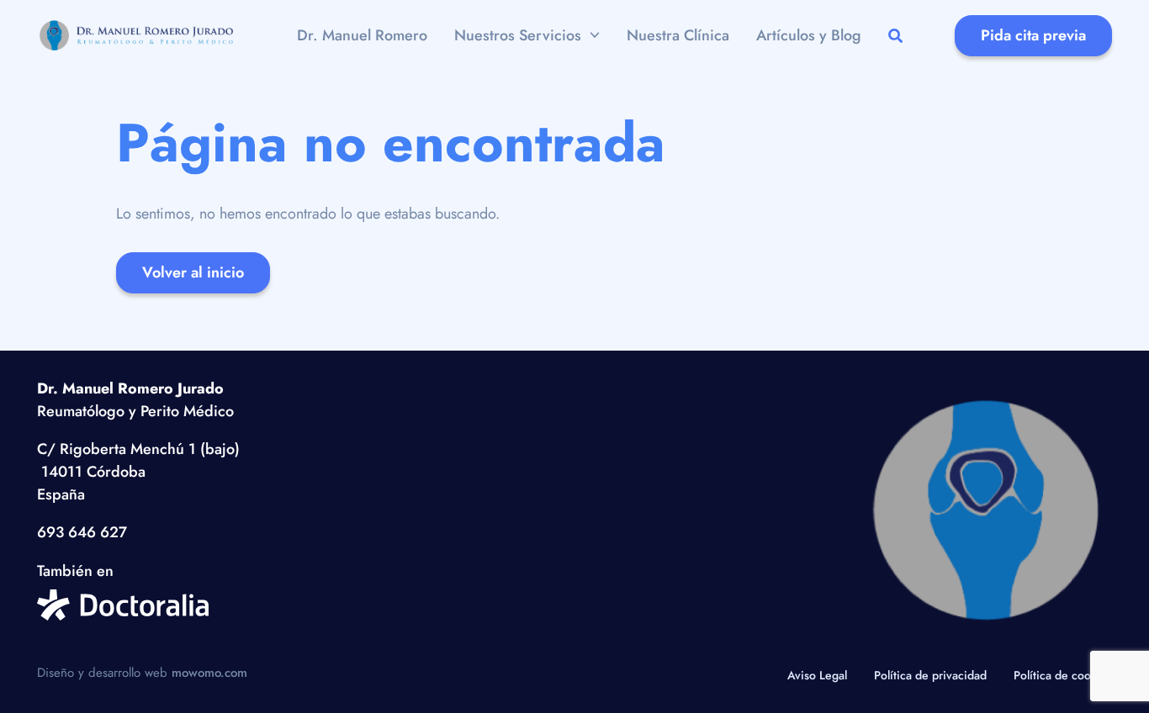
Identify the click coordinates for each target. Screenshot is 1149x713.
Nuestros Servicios (517, 35)
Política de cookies (1063, 675)
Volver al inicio (193, 272)
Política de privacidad (930, 675)
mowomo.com (209, 672)
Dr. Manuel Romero (362, 35)
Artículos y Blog (808, 35)
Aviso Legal (817, 675)
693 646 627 (82, 532)
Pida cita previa (1033, 35)
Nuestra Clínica (678, 35)
